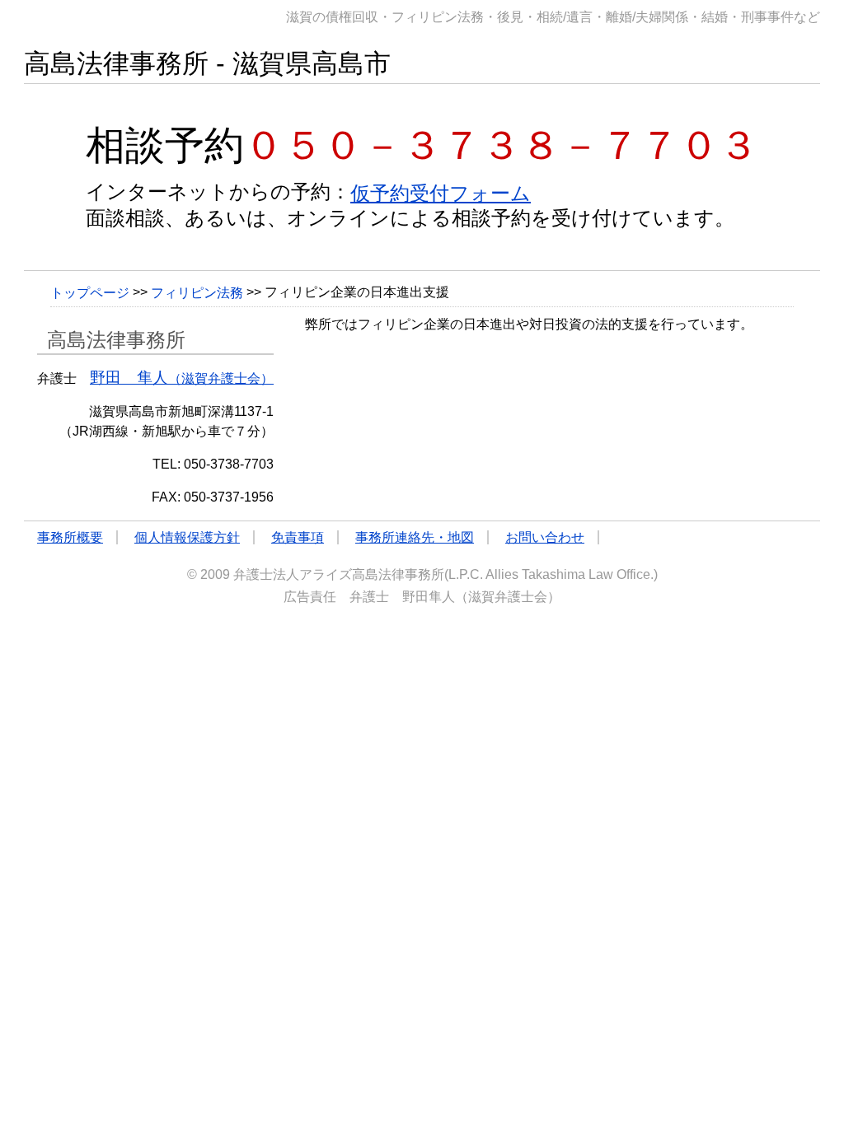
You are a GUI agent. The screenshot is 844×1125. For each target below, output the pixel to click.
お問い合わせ (544, 537)
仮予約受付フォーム (440, 193)
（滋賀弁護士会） (182, 378)
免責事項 (297, 537)
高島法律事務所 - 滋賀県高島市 (207, 63)
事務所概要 (70, 537)
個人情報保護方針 (187, 537)
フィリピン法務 (197, 292)
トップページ (89, 292)
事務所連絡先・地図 (414, 537)
